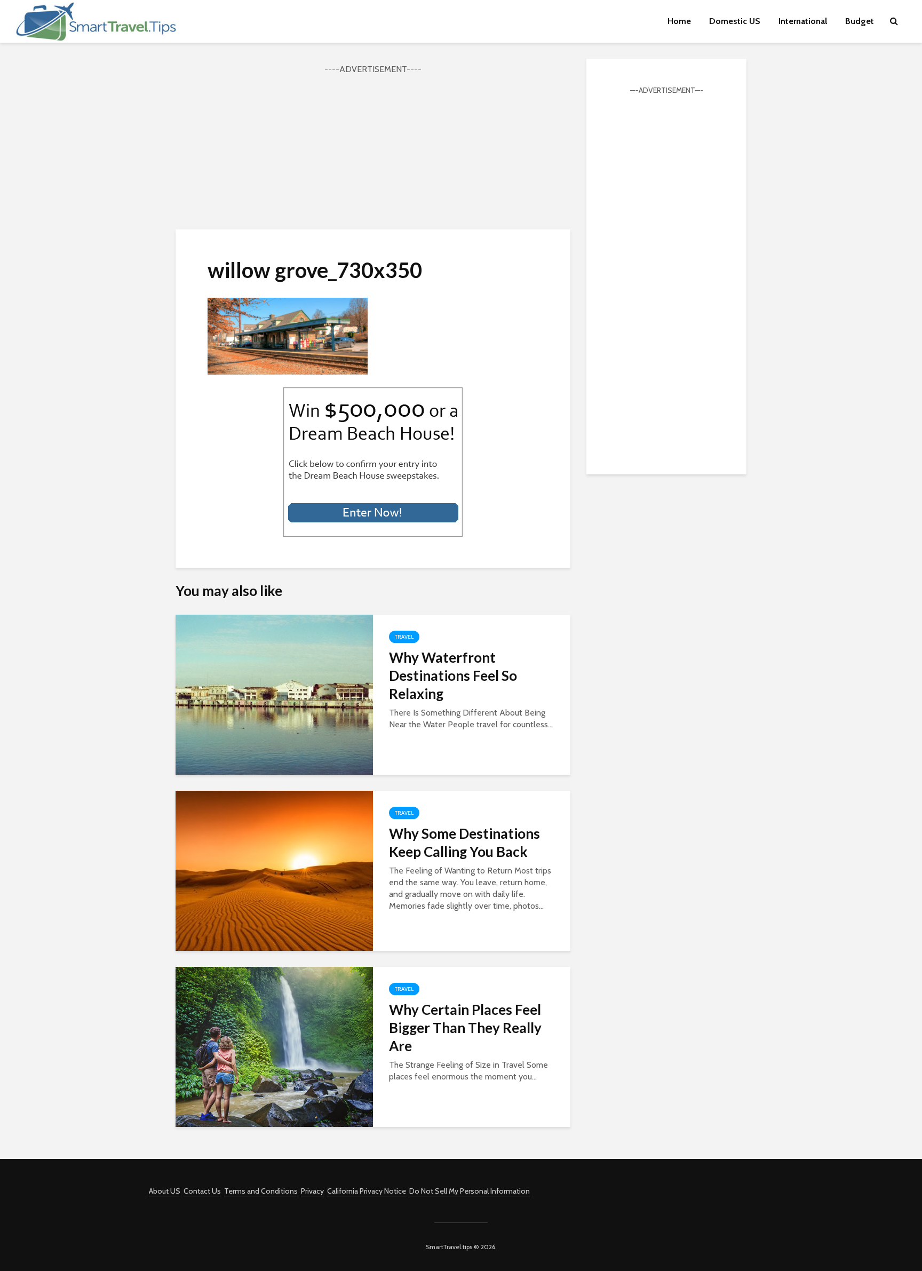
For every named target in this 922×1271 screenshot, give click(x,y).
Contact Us (202, 1191)
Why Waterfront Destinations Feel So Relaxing (453, 675)
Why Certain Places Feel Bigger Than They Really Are (465, 1027)
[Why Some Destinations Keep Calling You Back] (274, 870)
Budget (859, 21)
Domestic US (734, 21)
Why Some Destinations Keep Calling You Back (464, 842)
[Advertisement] (373, 150)
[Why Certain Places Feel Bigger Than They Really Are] (274, 1046)
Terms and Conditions (261, 1191)
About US (164, 1191)
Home (679, 21)
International (802, 21)
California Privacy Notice (366, 1191)
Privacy (312, 1191)
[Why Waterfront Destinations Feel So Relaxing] (274, 694)
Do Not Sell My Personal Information (469, 1191)
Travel (404, 636)
